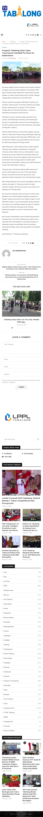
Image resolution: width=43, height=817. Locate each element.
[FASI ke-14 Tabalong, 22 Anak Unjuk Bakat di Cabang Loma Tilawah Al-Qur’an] (32, 515)
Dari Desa (22, 581)
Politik (22, 690)
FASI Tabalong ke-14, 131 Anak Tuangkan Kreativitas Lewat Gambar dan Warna (10, 527)
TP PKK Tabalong (22, 712)
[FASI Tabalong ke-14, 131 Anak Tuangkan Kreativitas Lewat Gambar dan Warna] (11, 515)
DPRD (22, 586)
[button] (4, 309)
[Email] (38, 35)
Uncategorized (22, 721)
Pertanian (22, 676)
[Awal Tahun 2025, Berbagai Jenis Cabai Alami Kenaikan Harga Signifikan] (11, 781)
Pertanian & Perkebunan (22, 681)
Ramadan (22, 694)
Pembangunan (22, 649)
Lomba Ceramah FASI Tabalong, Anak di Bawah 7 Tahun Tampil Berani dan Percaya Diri (21, 500)
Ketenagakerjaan (22, 626)
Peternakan (22, 685)
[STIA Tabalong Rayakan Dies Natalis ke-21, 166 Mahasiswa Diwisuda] (32, 542)
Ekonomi (22, 595)
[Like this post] (24, 243)
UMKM (22, 717)
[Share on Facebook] (26, 243)
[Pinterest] (33, 35)
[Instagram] (30, 35)
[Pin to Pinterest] (30, 243)
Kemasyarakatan (22, 617)
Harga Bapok (22, 604)
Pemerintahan (22, 658)
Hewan (22, 608)
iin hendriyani (12, 58)
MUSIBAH (22, 640)
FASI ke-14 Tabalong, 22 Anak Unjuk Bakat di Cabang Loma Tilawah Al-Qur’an (31, 527)
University (22, 726)
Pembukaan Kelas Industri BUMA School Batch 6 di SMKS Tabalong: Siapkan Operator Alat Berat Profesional (10, 763)
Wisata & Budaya (22, 730)
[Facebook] (26, 35)
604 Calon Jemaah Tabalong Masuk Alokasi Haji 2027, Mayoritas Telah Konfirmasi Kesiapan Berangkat (31, 795)
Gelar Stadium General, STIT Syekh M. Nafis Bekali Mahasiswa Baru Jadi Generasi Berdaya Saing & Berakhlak (32, 763)
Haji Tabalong (22, 599)
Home (4, 41)
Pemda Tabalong (22, 654)
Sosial (22, 703)
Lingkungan (22, 635)
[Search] (41, 35)
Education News (22, 590)
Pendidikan (22, 663)
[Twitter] (28, 35)
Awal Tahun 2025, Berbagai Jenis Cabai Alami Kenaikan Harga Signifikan (11, 793)
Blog (22, 577)
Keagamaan (22, 613)
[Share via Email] (33, 243)
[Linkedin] (35, 35)
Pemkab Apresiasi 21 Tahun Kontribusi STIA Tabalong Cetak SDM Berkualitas (11, 554)
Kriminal (22, 631)
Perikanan (22, 667)
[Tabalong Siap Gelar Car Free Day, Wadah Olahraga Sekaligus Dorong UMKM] (21, 304)
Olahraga (13, 41)
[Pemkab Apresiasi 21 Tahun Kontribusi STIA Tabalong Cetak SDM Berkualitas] (11, 542)
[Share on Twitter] (28, 243)
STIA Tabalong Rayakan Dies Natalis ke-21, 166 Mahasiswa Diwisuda (31, 554)
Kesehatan (22, 622)
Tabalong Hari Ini (22, 708)
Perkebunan (22, 672)
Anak (22, 572)
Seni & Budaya (22, 699)
